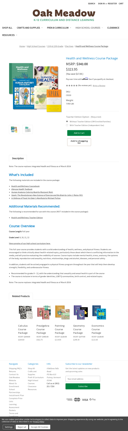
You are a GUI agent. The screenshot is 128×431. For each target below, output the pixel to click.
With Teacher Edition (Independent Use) (87, 125)
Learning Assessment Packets (14, 407)
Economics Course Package (98, 329)
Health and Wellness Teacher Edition (27, 217)
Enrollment (14, 386)
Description (18, 158)
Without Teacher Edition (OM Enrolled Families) (90, 121)
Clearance (113, 27)
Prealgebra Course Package (42, 329)
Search (91, 3)
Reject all (22, 427)
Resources (8, 35)
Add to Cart (25, 315)
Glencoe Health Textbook (21, 189)
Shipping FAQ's (15, 368)
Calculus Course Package (23, 329)
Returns (12, 371)
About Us (13, 383)
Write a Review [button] (99, 85)
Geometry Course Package (79, 329)
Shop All (7, 27)
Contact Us (13, 374)
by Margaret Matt (32, 192)
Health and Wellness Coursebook (25, 186)
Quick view (26, 309)
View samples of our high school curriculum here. (29, 243)
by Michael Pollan (35, 198)
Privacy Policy (38, 421)
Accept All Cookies (39, 427)
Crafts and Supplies (28, 27)
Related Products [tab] (21, 296)
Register (112, 3)
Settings (9, 427)
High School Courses (88, 27)
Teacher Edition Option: (83, 116)
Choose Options (81, 315)
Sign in (101, 3)
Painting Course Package (60, 329)
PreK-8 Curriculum (57, 27)
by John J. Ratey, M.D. (47, 195)
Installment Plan (16, 395)
